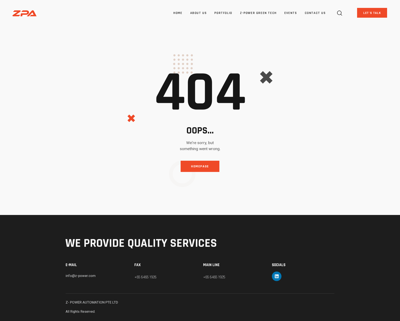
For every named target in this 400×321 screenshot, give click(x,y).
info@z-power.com (81, 276)
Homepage (200, 166)
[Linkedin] (276, 276)
